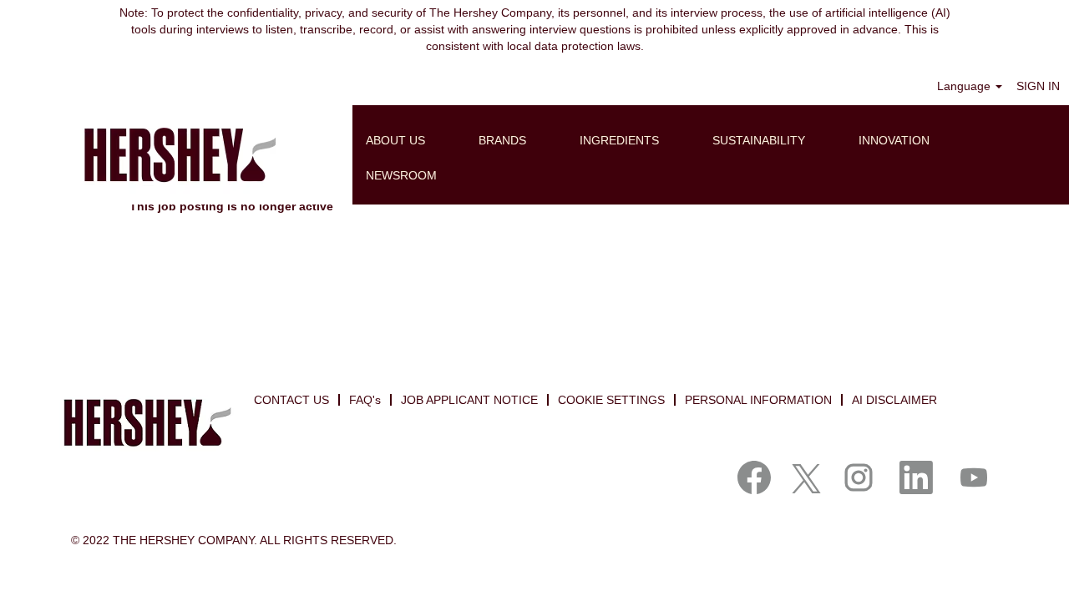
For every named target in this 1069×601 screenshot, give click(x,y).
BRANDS (502, 140)
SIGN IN (1038, 86)
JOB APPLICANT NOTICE (469, 400)
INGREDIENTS (619, 140)
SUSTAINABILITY (758, 140)
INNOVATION (894, 140)
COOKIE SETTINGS (611, 400)
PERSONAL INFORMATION (758, 400)
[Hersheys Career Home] (176, 155)
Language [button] (965, 86)
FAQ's (365, 400)
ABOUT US (395, 140)
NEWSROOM (401, 175)
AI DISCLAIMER (894, 400)
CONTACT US (291, 400)
